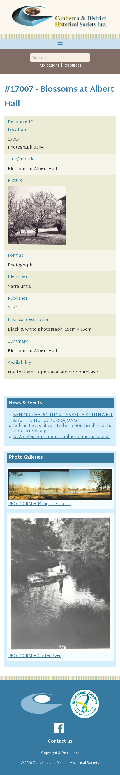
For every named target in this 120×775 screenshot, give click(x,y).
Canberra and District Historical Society (66, 763)
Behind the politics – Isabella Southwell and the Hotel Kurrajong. (62, 428)
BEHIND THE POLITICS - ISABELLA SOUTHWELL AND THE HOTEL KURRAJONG (63, 418)
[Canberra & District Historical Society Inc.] (60, 17)
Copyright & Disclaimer (60, 753)
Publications (49, 65)
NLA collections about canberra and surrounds (61, 437)
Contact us (60, 742)
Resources (72, 65)
